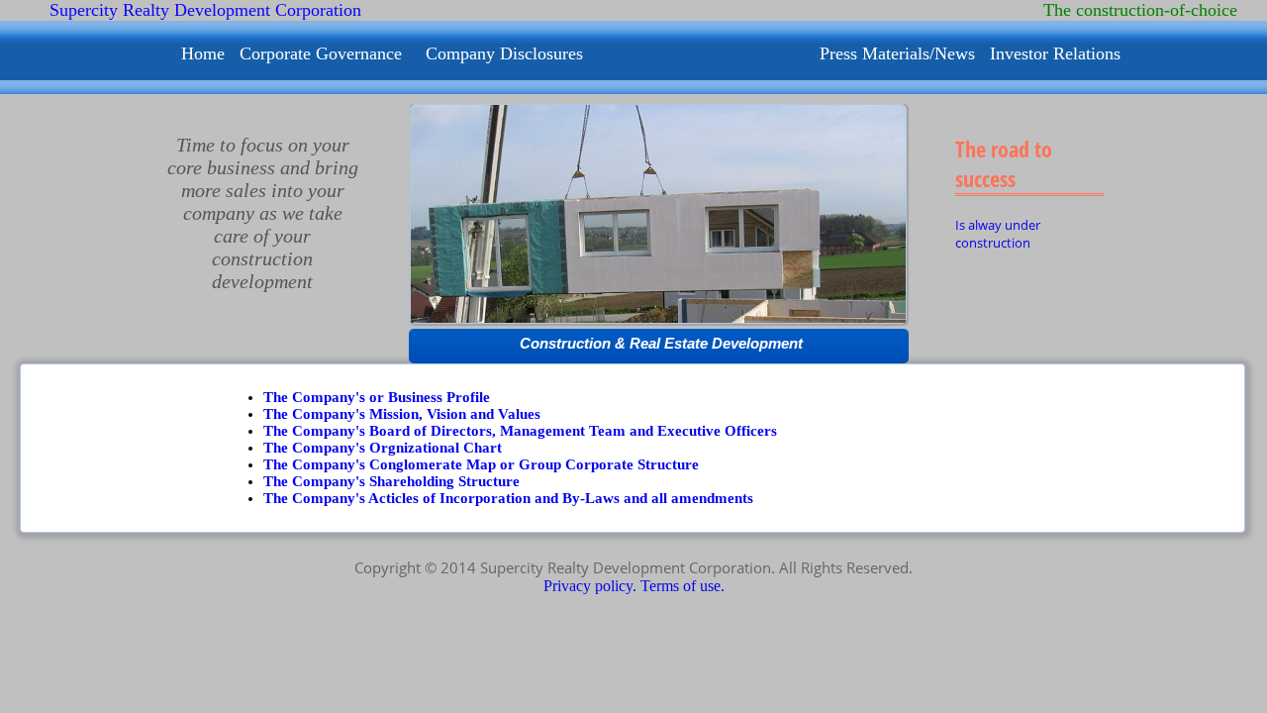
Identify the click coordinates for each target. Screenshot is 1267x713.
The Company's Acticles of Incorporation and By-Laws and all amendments (508, 498)
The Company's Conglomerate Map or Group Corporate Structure (481, 464)
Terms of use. (682, 585)
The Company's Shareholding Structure (391, 481)
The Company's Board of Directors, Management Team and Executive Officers (520, 431)
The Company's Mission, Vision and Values (401, 414)
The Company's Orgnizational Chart (382, 448)
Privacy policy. (591, 585)
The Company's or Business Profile (376, 397)
